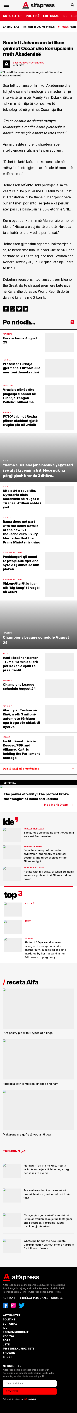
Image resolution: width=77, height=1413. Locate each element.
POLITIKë (33, 16)
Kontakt (9, 1297)
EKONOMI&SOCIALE (16, 1332)
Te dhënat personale (33, 1297)
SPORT (7, 1356)
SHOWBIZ (9, 1352)
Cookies (57, 1297)
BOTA (7, 1340)
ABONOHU (12, 1391)
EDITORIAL (51, 16)
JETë (6, 1344)
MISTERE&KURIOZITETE (19, 1348)
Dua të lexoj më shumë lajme (21, 768)
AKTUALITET (12, 16)
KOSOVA (8, 1336)
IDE (64, 16)
